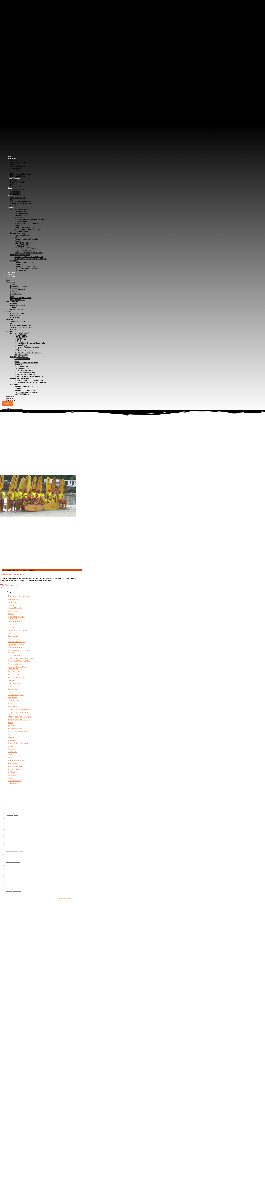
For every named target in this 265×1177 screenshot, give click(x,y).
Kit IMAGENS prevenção (23, 247)
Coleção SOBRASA (21, 245)
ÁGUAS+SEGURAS (21, 271)
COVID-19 (11, 627)
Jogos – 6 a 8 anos (14, 671)
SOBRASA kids (13, 769)
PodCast (10, 723)
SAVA (10, 755)
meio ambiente (12, 698)
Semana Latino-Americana (24, 267)
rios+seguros (12, 749)
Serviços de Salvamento (15, 766)
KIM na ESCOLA (20, 211)
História (13, 329)
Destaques (11, 196)
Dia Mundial (18, 265)
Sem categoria (12, 763)
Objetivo (13, 160)
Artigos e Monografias (15, 608)
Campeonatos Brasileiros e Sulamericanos (16, 617)
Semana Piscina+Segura (23, 263)
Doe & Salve (10, 396)
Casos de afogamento (15, 621)
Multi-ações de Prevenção (20, 255)
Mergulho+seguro (13, 700)
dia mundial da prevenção (16, 642)
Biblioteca (11, 614)
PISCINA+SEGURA (21, 213)
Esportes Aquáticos (14, 655)
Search (8, 408)
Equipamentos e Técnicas (16, 645)
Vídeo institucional (17, 198)
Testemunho (12, 775)
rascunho (11, 737)
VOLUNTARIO (13, 784)
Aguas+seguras (13, 599)
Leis (11, 200)
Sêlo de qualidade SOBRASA (18, 760)
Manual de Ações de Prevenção (26, 239)
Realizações (15, 164)
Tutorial (10, 778)
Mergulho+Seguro (21, 231)
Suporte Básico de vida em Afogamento (29, 219)
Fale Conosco (12, 276)
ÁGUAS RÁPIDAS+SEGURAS (19, 596)
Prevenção (11, 207)
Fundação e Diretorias (18, 162)
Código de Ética (16, 170)
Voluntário (9, 398)
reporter (10, 746)
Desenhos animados (22, 235)
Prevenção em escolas (15, 728)
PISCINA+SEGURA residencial (18, 720)
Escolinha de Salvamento (24, 227)
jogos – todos (12, 680)
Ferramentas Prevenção (19, 233)
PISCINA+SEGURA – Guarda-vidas (20, 709)
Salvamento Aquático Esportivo (26, 223)
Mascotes (18, 241)
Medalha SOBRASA (17, 300)
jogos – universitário (14, 683)
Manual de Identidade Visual (20, 174)
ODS (12, 172)
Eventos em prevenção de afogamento (20, 658)
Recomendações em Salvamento (18, 743)
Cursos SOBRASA (17, 190)
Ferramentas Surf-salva (15, 664)
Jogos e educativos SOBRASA (26, 249)
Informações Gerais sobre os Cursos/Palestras (17, 668)
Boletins (13, 180)
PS (9, 734)
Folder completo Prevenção (24, 251)
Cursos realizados (13, 636)
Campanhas (14, 261)
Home (8, 280)
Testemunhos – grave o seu (21, 204)
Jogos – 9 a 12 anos (14, 674)
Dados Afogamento (14, 178)
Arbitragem (11, 605)
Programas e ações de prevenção (18, 731)
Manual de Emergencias (15, 695)
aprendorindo (12, 602)
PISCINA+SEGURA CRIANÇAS (19, 717)
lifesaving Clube (13, 689)
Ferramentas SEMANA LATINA (19, 661)
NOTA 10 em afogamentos (20, 202)
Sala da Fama (12, 752)
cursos (10, 633)
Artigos (13, 184)
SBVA (10, 757)
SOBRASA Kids (20, 215)
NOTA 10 (11, 703)
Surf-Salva (18, 217)
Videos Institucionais (14, 781)
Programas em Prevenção (20, 210)
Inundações (18, 225)
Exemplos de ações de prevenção (27, 269)
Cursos (10, 188)
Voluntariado (15, 168)
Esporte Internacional (15, 647)
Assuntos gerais (13, 611)
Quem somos (12, 158)
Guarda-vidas (15, 317)
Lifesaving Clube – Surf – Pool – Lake (28, 257)
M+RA (10, 692)
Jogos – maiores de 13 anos (17, 677)
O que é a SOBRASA (17, 166)
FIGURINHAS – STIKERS (23, 243)
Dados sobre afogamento (16, 639)
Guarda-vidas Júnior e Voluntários (27, 229)
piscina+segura (12, 706)
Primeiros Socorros (22, 221)
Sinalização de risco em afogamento (28, 253)
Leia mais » (4, 584)
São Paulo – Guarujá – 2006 (13, 574)
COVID (10, 624)
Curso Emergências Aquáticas (17, 630)
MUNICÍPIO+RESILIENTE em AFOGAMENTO (30, 259)
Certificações (15, 192)
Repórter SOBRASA (17, 182)
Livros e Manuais (16, 186)
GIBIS (16, 237)
